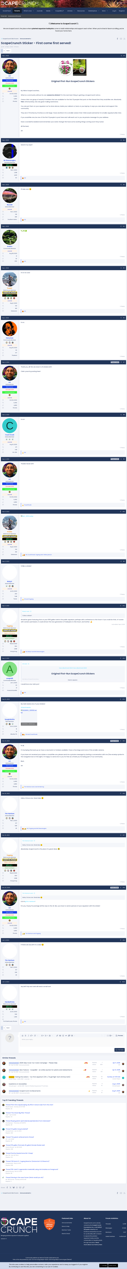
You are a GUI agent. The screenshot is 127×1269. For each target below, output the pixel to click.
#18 (124, 887)
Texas (15, 599)
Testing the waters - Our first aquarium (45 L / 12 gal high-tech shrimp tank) (42, 1077)
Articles (70, 11)
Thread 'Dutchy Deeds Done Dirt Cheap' (19, 1153)
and (28, 599)
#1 (124, 56)
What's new (28, 11)
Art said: (24, 664)
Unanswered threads (14, 16)
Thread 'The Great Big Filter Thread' (18, 1113)
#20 (123, 982)
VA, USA (14, 452)
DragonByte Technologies (59, 1259)
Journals (39, 11)
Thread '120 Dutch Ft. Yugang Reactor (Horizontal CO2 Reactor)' (28, 1161)
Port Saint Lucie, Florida (10, 1021)
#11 (124, 561)
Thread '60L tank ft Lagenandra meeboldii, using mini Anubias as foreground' (32, 1169)
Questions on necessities (18, 1084)
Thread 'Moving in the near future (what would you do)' (25, 1177)
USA (16, 261)
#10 (124, 511)
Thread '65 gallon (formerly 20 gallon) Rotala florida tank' (25, 1145)
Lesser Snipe (12, 1079)
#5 (124, 268)
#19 (124, 940)
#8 (124, 415)
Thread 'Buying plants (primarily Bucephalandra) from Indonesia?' (28, 1121)
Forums (17, 11)
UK (16, 828)
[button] (33, 10)
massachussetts (12, 690)
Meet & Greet (66, 1233)
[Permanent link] (22, 85)
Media (48, 11)
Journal (9, 91)
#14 (123, 699)
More (104, 11)
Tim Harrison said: (27, 841)
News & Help (65, 1226)
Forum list (4, 16)
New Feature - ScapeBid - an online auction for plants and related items (46, 1070)
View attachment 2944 (66, 668)
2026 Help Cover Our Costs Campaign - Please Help (38, 1063)
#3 (124, 184)
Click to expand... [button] (73, 680)
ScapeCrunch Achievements (30, 1091)
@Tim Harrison (30, 901)
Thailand (14, 355)
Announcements (24, 1065)
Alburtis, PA (13, 734)
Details (69, 1259)
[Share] (121, 55)
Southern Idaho (12, 219)
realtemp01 (122, 1236)
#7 (124, 362)
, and (34, 651)
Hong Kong (13, 651)
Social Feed (7, 11)
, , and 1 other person (38, 555)
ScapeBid (58, 11)
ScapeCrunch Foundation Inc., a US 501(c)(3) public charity (93, 1227)
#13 (124, 658)
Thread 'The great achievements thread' (20, 1137)
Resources (81, 11)
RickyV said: (25, 611)
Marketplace (92, 11)
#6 (124, 318)
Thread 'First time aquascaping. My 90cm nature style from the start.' (30, 1105)
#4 (124, 226)
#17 (124, 835)
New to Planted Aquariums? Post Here (36, 1086)
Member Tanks (66, 1230)
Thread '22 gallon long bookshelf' (17, 1129)
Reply (123, 134)
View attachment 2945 (80, 668)
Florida (15, 101)
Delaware (14, 311)
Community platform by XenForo (42, 1258)
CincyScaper (13, 1086)
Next (8, 51)
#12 (124, 606)
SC (16, 178)
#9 (124, 459)
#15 (124, 741)
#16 (124, 793)
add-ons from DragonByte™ (37, 1259)
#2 (124, 140)
